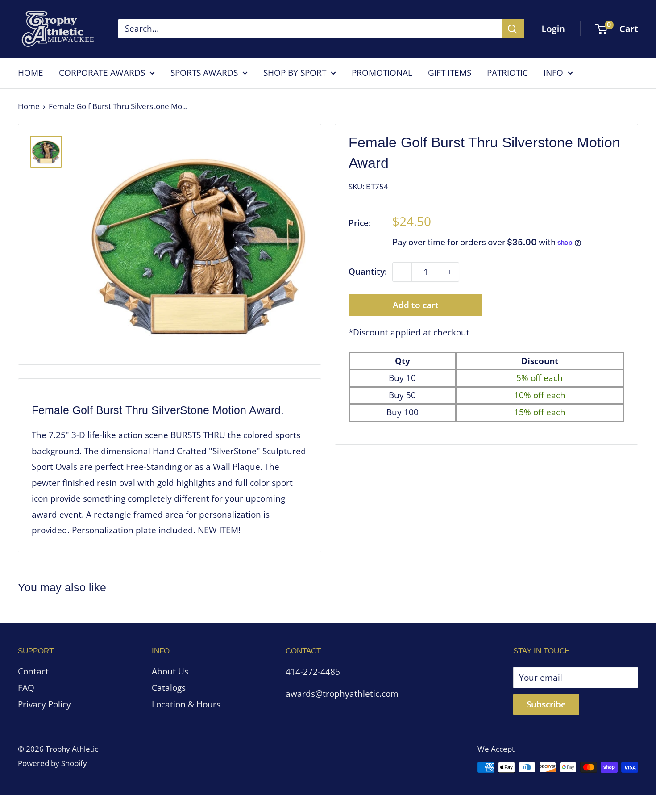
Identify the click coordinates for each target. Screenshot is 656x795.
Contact (33, 671)
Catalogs (169, 688)
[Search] (513, 28)
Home (29, 106)
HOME (30, 73)
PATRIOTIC (507, 73)
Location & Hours (186, 704)
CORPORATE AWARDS (102, 73)
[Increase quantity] (449, 272)
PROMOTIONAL (382, 73)
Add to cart (416, 305)
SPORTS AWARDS (204, 73)
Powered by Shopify (52, 763)
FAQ (26, 688)
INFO (553, 73)
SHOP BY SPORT (294, 73)
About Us (170, 671)
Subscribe (546, 704)
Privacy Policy (44, 704)
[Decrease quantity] (402, 272)
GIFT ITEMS (449, 73)
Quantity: (368, 271)
